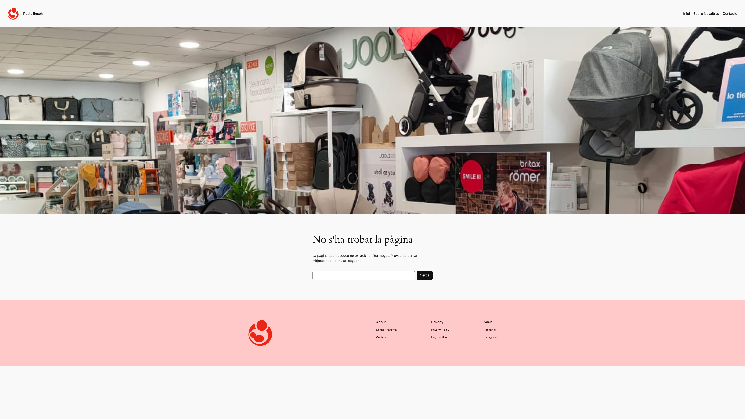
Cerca (425, 275)
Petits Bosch (33, 14)
